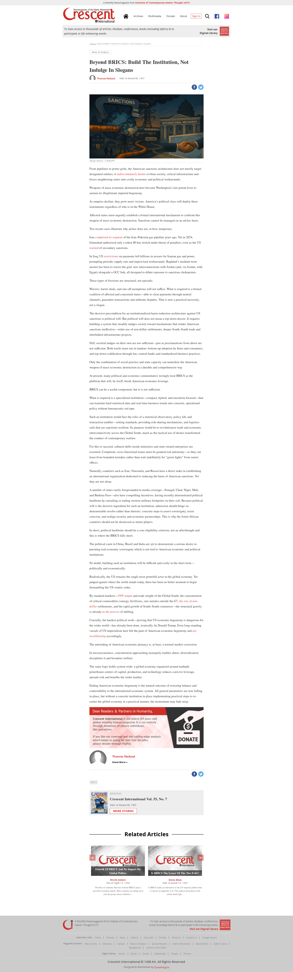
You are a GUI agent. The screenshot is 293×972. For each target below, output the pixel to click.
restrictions (111, 256)
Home (98, 937)
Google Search (209, 937)
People (174, 953)
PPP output (125, 596)
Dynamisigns (161, 967)
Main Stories (91, 943)
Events (146, 953)
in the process (110, 611)
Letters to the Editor (156, 947)
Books (134, 953)
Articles (121, 953)
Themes (187, 953)
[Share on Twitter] (201, 87)
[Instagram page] (225, 16)
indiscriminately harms (131, 174)
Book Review (202, 943)
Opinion (121, 943)
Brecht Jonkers (118, 879)
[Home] (125, 16)
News (122, 937)
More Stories (123, 811)
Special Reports (159, 943)
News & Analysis (138, 943)
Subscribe (149, 937)
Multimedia (160, 953)
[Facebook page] (216, 16)
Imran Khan (175, 879)
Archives (110, 937)
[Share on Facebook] (194, 87)
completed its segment (109, 237)
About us (176, 937)
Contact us (191, 937)
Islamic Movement (181, 943)
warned (94, 248)
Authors (134, 937)
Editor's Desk (220, 943)
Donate (162, 937)
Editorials (107, 943)
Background (135, 947)
